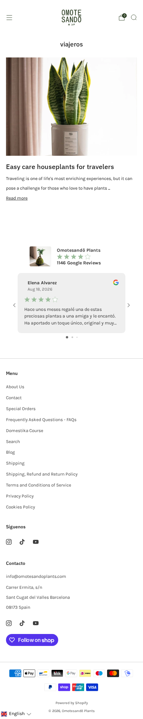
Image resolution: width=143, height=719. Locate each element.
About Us (15, 386)
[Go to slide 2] (72, 337)
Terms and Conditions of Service (38, 485)
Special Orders (21, 408)
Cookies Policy (20, 506)
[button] (16, 714)
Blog (10, 452)
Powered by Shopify (72, 703)
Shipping (15, 463)
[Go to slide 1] (67, 337)
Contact (14, 397)
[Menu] (9, 17)
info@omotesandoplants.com (36, 576)
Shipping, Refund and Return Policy (41, 474)
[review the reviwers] (116, 284)
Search (13, 441)
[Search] (133, 17)
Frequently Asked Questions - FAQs (41, 419)
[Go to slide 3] (76, 337)
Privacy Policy (20, 496)
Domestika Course (24, 430)
